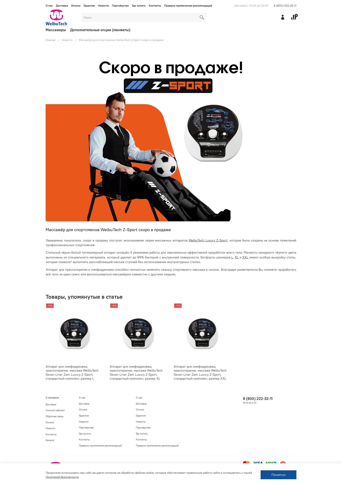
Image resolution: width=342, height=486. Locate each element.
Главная (50, 40)
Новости (103, 5)
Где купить (139, 5)
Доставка (62, 5)
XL (237, 257)
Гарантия (89, 5)
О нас (49, 5)
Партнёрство (120, 5)
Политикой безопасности (62, 477)
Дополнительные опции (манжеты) (100, 29)
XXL (245, 257)
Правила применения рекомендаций (188, 5)
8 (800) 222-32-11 (285, 5)
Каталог (50, 440)
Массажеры (56, 29)
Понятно (278, 474)
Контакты (155, 5)
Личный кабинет (55, 410)
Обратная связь (54, 416)
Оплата (75, 5)
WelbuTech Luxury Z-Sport (208, 240)
